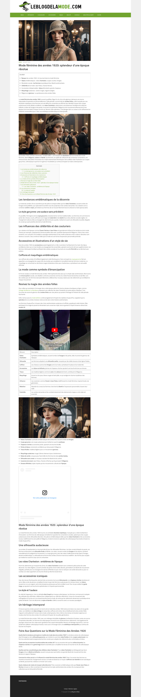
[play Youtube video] (55, 330)
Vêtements (31, 15)
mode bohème (36, 298)
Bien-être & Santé (88, 15)
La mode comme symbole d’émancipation (32, 179)
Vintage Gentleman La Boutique (28, 290)
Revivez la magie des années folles (30, 181)
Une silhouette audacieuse (28, 184)
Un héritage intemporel (27, 192)
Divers (99, 15)
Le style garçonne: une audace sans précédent (36, 171)
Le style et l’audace (28, 190)
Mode (22, 15)
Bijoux (61, 15)
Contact (66, 689)
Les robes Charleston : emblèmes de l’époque (35, 186)
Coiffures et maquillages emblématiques (34, 177)
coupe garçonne (76, 259)
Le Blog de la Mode (74, 692)
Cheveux (77, 15)
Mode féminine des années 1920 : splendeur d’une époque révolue (39, 183)
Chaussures (41, 15)
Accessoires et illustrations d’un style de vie (33, 175)
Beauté (69, 15)
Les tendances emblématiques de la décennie (33, 169)
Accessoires (52, 15)
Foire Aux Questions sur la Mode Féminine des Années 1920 (38, 194)
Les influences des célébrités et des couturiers (33, 173)
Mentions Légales (72, 689)
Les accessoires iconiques (28, 188)
